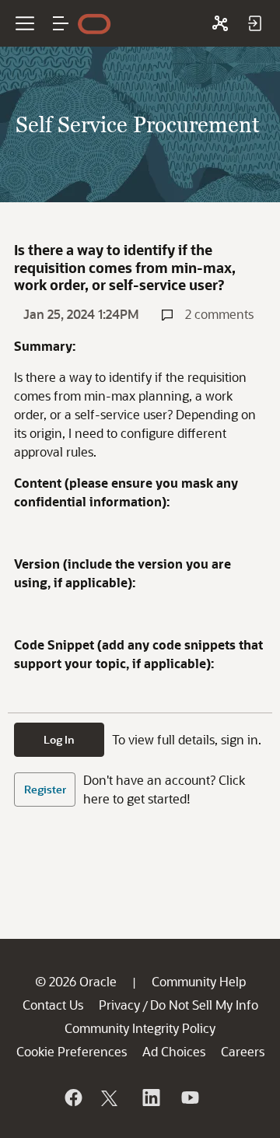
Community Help (199, 981)
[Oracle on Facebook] (72, 1097)
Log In (59, 739)
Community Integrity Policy (140, 1028)
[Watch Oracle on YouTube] (189, 1097)
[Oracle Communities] (220, 23)
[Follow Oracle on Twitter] (111, 1097)
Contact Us (53, 1004)
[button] (61, 23)
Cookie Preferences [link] (71, 1051)
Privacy (119, 1004)
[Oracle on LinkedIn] (150, 1097)
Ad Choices (173, 1051)
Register (45, 789)
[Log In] (254, 23)
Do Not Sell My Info (204, 1004)
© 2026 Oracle (76, 981)
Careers (242, 1051)
